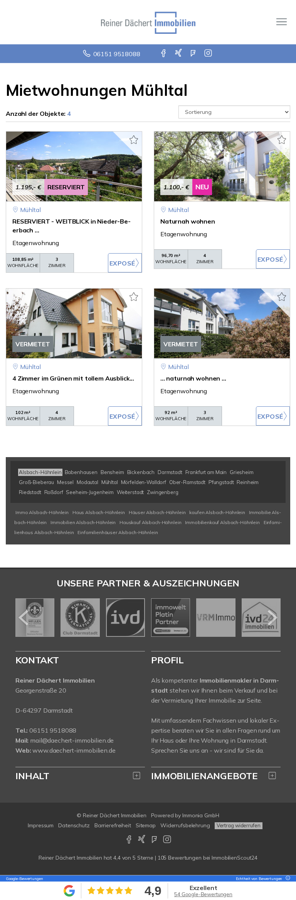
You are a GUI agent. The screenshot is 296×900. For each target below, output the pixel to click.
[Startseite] (148, 22)
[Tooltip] (286, 878)
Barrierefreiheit (112, 825)
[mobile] (281, 22)
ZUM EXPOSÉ (125, 262)
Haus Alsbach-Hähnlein (98, 512)
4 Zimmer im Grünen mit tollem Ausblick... (73, 378)
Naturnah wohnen (187, 221)
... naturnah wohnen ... (193, 378)
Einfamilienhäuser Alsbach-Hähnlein (117, 532)
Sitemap (146, 825)
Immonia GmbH (200, 815)
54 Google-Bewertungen (203, 894)
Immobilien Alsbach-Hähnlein (83, 522)
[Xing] (179, 54)
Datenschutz (74, 825)
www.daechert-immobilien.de (73, 750)
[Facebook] (164, 54)
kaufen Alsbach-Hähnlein (217, 512)
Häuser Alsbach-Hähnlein (157, 512)
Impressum (41, 825)
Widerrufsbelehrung (185, 825)
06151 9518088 (116, 54)
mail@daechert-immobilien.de (72, 740)
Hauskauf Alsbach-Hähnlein (150, 522)
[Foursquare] (193, 54)
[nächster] (272, 617)
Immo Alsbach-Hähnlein (42, 512)
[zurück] (24, 617)
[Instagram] (208, 54)
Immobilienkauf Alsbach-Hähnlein (222, 522)
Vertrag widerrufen (239, 825)
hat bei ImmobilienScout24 (148, 857)
